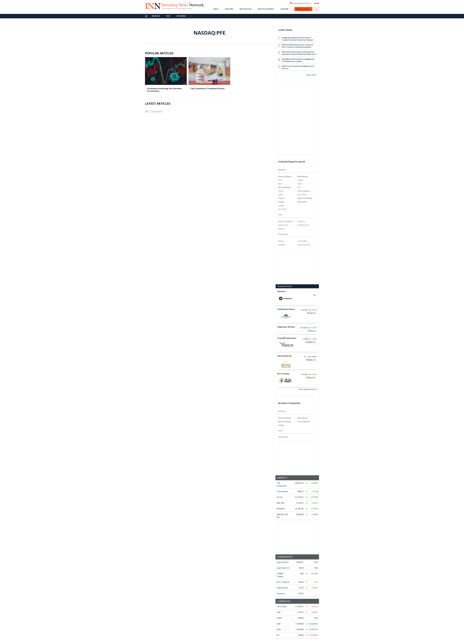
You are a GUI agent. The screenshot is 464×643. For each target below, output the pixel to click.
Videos (215, 9)
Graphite (281, 198)
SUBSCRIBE (284, 9)
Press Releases (245, 9)
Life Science (181, 16)
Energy (281, 202)
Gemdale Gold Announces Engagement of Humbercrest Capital (298, 60)
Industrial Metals (304, 198)
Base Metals (302, 176)
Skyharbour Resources (287, 309)
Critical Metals (303, 191)
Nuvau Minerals (284, 356)
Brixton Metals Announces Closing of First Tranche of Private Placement (297, 46)
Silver (280, 184)
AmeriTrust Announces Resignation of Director (298, 67)
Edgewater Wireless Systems (287, 327)
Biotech (281, 241)
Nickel (299, 184)
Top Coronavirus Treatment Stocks (207, 88)
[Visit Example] (316, 9)
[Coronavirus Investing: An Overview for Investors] (166, 71)
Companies (229, 9)
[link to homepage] (151, 5)
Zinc (299, 187)
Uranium (281, 205)
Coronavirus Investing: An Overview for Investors (164, 89)
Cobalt (280, 194)
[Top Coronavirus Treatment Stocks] (209, 71)
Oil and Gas (282, 209)
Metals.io (281, 291)
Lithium (281, 191)
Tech (168, 16)
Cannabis (281, 245)
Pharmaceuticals (303, 245)
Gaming (281, 228)
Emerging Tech (303, 225)
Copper (300, 180)
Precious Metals (284, 176)
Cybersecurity (283, 225)
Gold (280, 180)
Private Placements (266, 9)
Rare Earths (301, 194)
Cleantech (301, 221)
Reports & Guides (302, 9)
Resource (156, 16)
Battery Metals (284, 187)
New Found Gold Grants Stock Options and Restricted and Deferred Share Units (299, 53)
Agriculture (302, 202)
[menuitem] (287, 180)
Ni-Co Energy (283, 373)
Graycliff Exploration (286, 338)
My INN (316, 3)
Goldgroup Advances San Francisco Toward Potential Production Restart (297, 38)
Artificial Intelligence (286, 221)
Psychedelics (302, 241)
